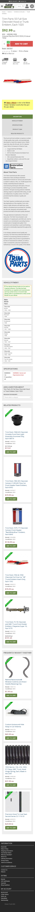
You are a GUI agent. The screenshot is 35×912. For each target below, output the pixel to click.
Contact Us (23, 1)
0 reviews (14, 51)
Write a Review (23, 51)
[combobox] (17, 397)
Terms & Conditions (6, 862)
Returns (3, 872)
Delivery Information (6, 858)
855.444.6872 (14, 1)
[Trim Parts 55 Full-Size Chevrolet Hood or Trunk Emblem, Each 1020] (17, 81)
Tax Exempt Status (6, 852)
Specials (3, 883)
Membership (4, 900)
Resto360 (3, 847)
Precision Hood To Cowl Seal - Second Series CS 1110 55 (16, 815)
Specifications (17, 125)
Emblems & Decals (19, 12)
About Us (3, 856)
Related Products (17, 133)
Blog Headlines (5, 885)
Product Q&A (17, 129)
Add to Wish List (9, 53)
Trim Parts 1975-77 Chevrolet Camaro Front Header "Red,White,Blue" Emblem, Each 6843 (16, 531)
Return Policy (4, 849)
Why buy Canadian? (6, 854)
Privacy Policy (5, 860)
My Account (4, 892)
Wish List (3, 896)
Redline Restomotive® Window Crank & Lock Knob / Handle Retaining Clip (16, 681)
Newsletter (4, 898)
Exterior (10, 12)
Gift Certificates (5, 881)
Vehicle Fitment (17, 121)
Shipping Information (7, 851)
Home (3, 12)
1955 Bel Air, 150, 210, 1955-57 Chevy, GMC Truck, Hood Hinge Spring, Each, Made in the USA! (16, 770)
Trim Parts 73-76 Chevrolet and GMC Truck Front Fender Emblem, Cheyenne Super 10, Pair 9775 (16, 625)
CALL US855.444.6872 (26, 63)
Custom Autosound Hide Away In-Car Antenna (14, 725)
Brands (3, 879)
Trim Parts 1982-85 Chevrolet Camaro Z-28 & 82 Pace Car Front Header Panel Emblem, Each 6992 (16, 484)
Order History (4, 894)
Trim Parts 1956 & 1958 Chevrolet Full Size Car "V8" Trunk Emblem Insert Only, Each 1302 (15, 578)
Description (17, 116)
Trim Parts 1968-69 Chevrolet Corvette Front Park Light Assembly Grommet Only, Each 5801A (16, 435)
